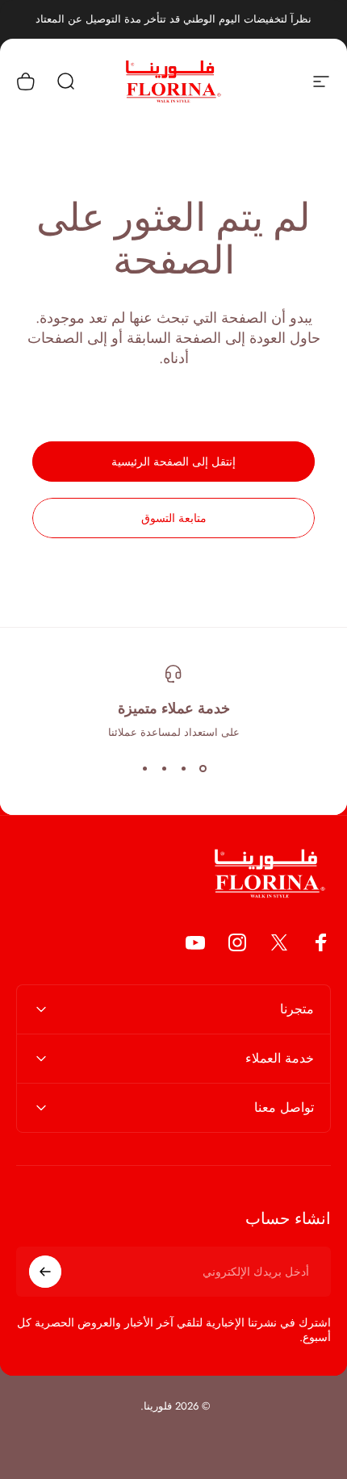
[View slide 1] (202, 769)
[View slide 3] (164, 769)
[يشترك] (45, 1271)
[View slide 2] (183, 769)
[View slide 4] (144, 769)
